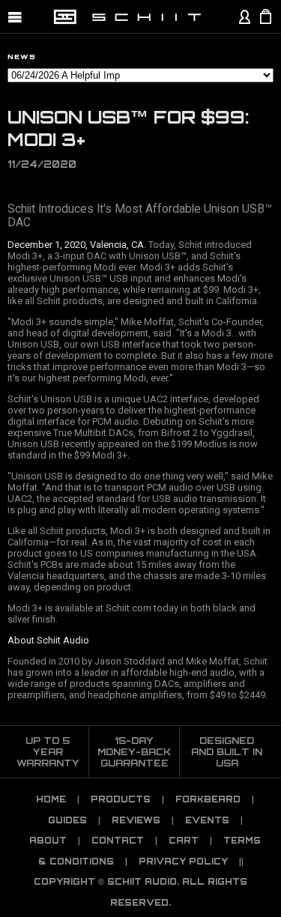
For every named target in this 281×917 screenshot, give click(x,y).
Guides (67, 820)
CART (184, 840)
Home (51, 799)
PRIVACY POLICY (183, 861)
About (48, 840)
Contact (117, 840)
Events (207, 820)
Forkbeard (208, 799)
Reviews (136, 820)
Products (121, 799)
